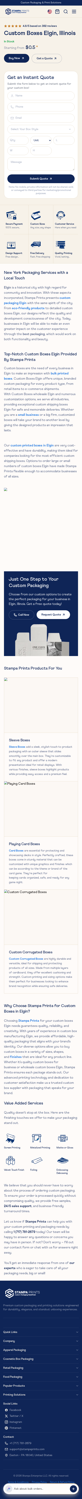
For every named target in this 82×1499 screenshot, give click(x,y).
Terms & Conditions (18, 1482)
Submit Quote (39, 178)
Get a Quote (45, 58)
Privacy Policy (39, 1482)
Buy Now (14, 58)
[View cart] (57, 12)
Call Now (23, 614)
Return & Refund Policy (62, 1482)
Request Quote (51, 614)
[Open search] (66, 12)
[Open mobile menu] (74, 12)
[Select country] (50, 11)
